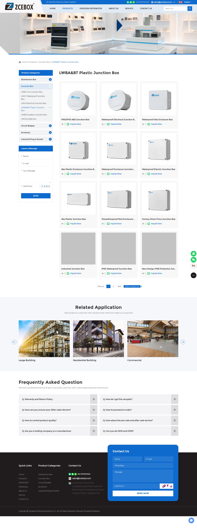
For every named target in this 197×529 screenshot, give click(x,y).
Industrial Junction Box (73, 269)
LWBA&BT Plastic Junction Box (32, 109)
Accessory (25, 132)
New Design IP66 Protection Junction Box (159, 269)
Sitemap (79, 511)
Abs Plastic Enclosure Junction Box (78, 169)
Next (119, 286)
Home (53, 8)
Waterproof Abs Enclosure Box (157, 119)
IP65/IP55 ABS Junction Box (75, 119)
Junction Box (44, 62)
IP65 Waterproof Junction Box (117, 269)
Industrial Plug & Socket (32, 139)
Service (129, 8)
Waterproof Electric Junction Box (158, 169)
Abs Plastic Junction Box (73, 219)
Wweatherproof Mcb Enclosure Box (119, 219)
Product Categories (31, 73)
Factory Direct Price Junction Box (158, 219)
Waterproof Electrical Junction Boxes (119, 119)
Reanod (96, 511)
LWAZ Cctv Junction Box (32, 92)
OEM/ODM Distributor (91, 8)
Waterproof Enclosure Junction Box (119, 169)
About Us (113, 8)
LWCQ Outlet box (28, 119)
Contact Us (146, 8)
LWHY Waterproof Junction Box (33, 97)
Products (67, 8)
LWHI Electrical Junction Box (33, 103)
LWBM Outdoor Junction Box (34, 115)
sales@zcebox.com (163, 2)
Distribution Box (28, 79)
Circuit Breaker (28, 126)
